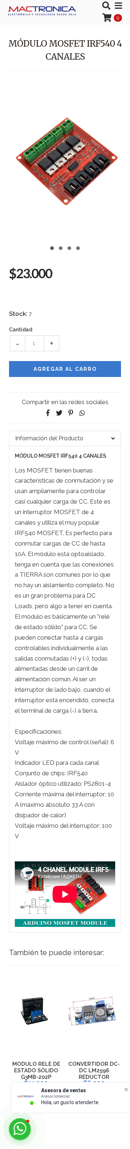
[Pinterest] (71, 413)
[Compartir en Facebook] (47, 413)
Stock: (18, 313)
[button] (52, 247)
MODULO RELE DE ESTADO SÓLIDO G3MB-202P (36, 1070)
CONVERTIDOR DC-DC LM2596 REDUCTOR (94, 1070)
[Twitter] (59, 413)
